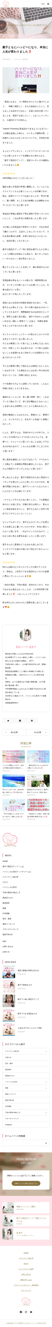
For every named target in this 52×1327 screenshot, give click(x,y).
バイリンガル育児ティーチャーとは (17, 872)
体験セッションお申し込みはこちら (26, 1183)
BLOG (26, 1263)
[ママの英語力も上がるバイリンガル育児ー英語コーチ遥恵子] (6, 4)
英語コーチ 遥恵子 (26, 647)
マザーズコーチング (10, 929)
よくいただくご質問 (26, 1269)
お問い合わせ (8, 946)
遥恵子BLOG (8, 934)
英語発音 (6, 903)
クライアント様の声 (21, 59)
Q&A (4, 941)
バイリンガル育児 (10, 887)
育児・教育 (7, 919)
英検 (4, 908)
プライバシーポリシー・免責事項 (26, 1285)
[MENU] (48, 3)
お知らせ (6, 952)
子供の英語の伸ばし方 (11, 892)
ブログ (5, 882)
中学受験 (6, 913)
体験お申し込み (26, 1280)
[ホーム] (4, 36)
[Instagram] (26, 1312)
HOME (5, 861)
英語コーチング (9, 924)
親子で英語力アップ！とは (13, 866)
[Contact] (31, 1312)
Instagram (8, 1125)
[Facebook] (21, 1312)
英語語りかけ (8, 898)
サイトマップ (26, 1290)
